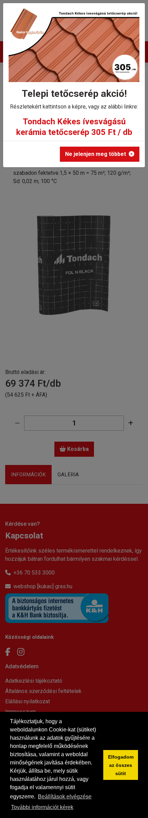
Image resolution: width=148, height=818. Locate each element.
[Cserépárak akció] (74, 47)
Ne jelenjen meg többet (95, 154)
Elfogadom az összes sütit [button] (121, 765)
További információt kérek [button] (42, 807)
